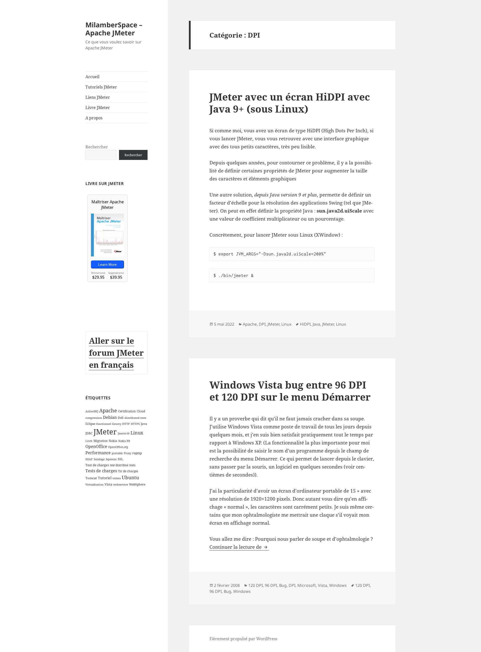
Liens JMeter (97, 97)
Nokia (113, 441)
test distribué (119, 465)
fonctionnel (103, 424)
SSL (120, 459)
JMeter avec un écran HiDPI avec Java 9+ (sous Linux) (289, 102)
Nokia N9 (124, 441)
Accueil (92, 76)
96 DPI (271, 585)
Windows (338, 585)
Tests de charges (101, 471)
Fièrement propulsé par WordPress (243, 638)
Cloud (141, 411)
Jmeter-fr (124, 433)
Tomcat (91, 478)
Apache (108, 410)
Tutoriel (104, 478)
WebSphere (137, 484)
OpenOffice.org (118, 447)
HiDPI (305, 324)
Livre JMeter (97, 107)
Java (144, 424)
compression (93, 418)
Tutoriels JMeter (101, 87)
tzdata (116, 478)
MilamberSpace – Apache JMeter (114, 28)
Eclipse (90, 424)
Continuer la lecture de (239, 547)
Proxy (127, 453)
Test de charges (97, 465)
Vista (108, 484)
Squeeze (111, 459)
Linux (137, 433)
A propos (93, 118)
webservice (120, 484)
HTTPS (135, 424)
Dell (121, 418)
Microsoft (306, 585)
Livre (88, 441)
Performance (98, 452)
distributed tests (135, 418)
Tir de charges (128, 471)
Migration (100, 441)
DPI (262, 324)
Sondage (99, 459)
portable (117, 453)
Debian (110, 417)
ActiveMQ (91, 411)
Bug (283, 585)
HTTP (126, 424)
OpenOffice (96, 446)
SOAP (89, 459)
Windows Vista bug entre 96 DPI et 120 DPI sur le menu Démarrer (290, 390)
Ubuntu (130, 477)
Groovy (116, 424)
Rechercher (96, 147)
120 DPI (255, 585)
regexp (137, 453)
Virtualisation (94, 484)
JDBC (88, 433)
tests (132, 465)
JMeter (105, 432)
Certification (127, 411)
